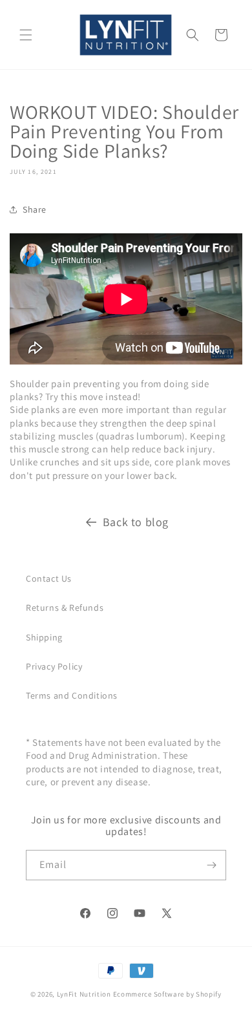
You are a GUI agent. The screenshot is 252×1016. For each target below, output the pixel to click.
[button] (26, 35)
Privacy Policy (54, 666)
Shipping (44, 637)
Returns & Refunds (64, 607)
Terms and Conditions (72, 695)
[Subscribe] (211, 865)
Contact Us (49, 578)
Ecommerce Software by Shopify (167, 994)
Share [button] (35, 209)
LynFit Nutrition (84, 994)
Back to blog (136, 521)
